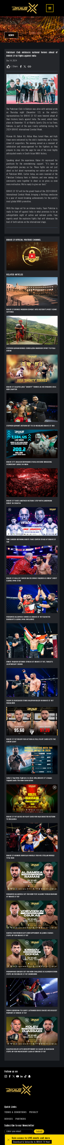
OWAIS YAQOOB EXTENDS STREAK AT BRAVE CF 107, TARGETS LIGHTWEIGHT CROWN (29, 663)
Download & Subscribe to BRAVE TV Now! (31, 1141)
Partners (20, 1118)
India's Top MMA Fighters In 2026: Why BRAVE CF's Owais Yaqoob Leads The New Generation (29, 779)
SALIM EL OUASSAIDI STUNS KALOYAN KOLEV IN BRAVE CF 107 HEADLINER (29, 701)
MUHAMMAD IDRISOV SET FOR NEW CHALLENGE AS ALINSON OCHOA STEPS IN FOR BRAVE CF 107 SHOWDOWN (31, 972)
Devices (8, 1118)
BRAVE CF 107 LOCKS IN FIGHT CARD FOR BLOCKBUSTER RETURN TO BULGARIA (30, 818)
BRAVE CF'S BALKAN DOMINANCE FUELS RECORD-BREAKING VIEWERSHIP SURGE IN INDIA (29, 463)
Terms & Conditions (15, 1112)
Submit (39, 1131)
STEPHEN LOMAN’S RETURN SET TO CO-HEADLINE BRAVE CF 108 (30, 426)
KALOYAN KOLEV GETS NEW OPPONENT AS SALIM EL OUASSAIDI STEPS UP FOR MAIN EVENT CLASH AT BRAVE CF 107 (30, 1050)
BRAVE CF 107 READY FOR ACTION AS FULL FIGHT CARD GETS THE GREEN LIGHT (31, 740)
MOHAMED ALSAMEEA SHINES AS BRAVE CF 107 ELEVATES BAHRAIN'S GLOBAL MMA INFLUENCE (28, 618)
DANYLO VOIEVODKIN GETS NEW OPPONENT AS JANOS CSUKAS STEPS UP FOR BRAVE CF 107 (29, 934)
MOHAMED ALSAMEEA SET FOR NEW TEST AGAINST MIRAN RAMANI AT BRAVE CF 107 (31, 895)
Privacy (33, 1112)
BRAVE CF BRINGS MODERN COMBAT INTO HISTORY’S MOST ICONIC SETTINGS (31, 310)
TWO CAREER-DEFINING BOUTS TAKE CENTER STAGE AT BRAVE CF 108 (31, 540)
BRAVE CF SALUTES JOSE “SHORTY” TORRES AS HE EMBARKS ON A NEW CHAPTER (31, 388)
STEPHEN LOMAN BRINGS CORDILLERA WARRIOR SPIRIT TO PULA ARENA (30, 349)
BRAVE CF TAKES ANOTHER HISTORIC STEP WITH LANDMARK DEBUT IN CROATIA (29, 502)
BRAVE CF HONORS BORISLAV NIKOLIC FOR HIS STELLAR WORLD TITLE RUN (30, 856)
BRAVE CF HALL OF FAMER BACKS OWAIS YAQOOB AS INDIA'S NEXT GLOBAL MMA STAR (31, 579)
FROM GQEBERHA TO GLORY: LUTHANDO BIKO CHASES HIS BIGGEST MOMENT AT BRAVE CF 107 (31, 1011)
